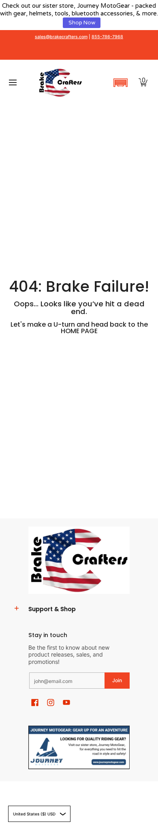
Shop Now (81, 23)
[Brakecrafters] (60, 83)
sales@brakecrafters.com (61, 36)
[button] (120, 82)
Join (117, 680)
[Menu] (12, 83)
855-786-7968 (107, 36)
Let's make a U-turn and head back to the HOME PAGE (79, 328)
